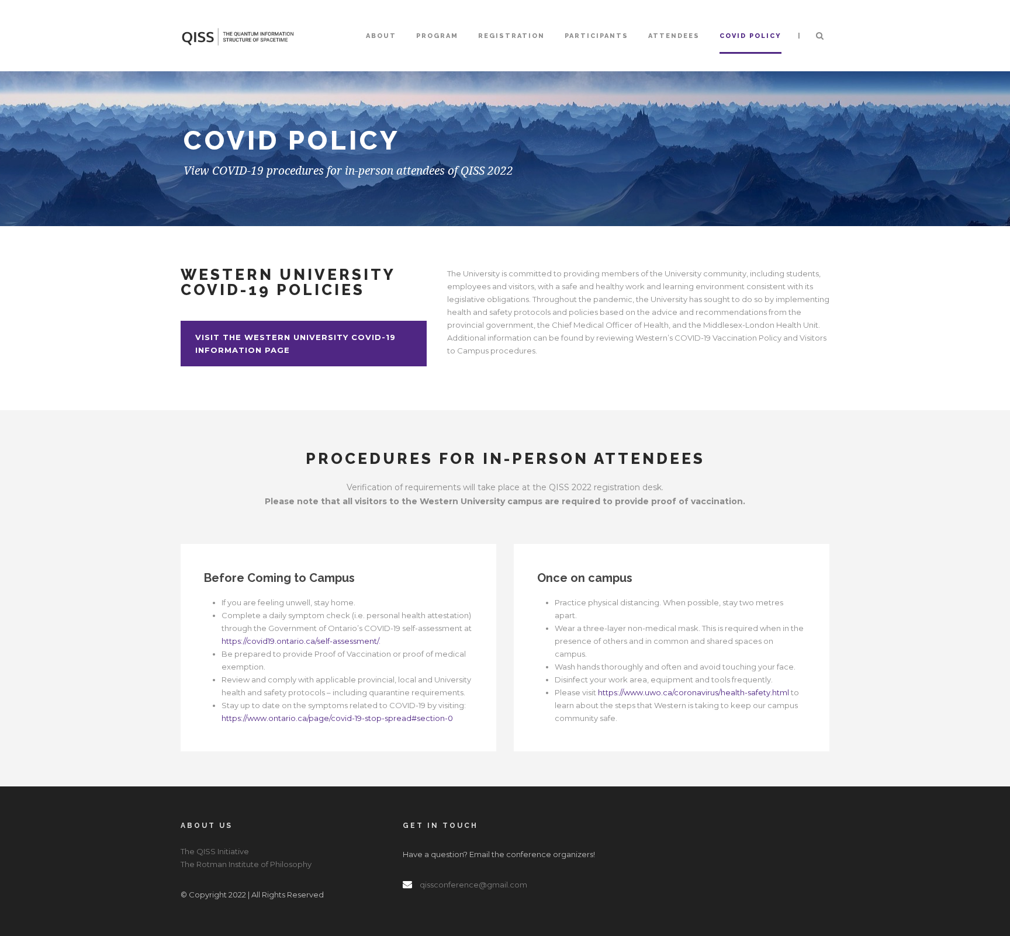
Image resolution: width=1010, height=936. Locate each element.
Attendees (674, 36)
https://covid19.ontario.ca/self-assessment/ (300, 641)
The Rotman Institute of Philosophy (246, 864)
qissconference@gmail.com (473, 884)
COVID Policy (750, 36)
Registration (511, 36)
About (381, 36)
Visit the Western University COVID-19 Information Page (295, 343)
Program (437, 36)
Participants (596, 36)
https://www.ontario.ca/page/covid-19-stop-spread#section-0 (337, 718)
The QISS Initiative (215, 851)
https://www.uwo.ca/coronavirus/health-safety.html (693, 692)
